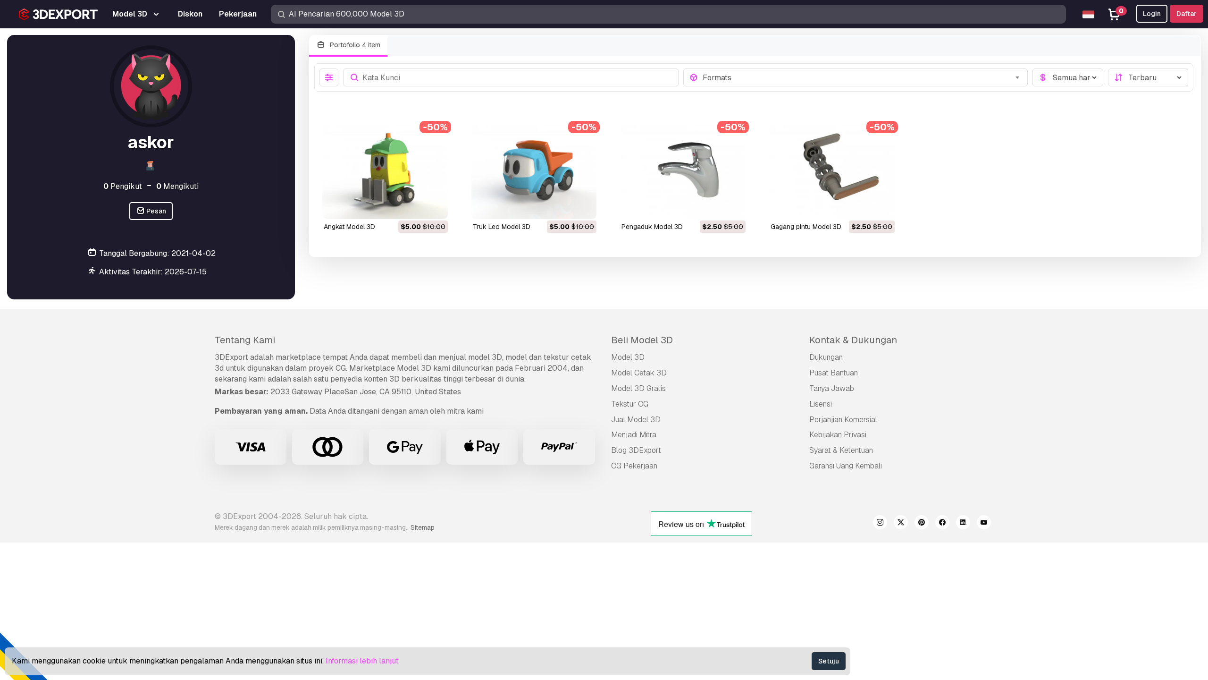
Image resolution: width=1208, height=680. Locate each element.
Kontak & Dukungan (853, 340)
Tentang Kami (245, 340)
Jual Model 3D (636, 420)
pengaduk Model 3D (652, 226)
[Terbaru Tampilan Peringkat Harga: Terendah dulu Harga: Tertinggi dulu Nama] (1148, 77)
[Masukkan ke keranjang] (414, 206)
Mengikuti (177, 186)
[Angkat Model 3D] (385, 172)
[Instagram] (880, 523)
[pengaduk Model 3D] (683, 172)
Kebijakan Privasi (837, 435)
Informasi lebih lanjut (362, 661)
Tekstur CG (629, 404)
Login (1152, 13)
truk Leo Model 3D (501, 226)
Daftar (1186, 13)
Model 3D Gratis (638, 388)
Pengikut (122, 186)
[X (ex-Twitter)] (900, 523)
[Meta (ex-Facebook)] (942, 523)
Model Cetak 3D (639, 373)
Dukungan (826, 357)
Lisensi (820, 404)
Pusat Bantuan (833, 373)
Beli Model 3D (642, 340)
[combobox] (862, 77)
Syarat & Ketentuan (841, 450)
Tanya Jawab (831, 388)
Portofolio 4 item (354, 45)
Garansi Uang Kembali (845, 466)
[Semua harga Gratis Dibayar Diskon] (1067, 77)
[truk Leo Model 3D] (534, 172)
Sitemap (423, 527)
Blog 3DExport (636, 450)
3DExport (231, 357)
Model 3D (628, 357)
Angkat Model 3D (349, 226)
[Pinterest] (921, 523)
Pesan (155, 211)
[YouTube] (983, 523)
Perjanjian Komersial (843, 420)
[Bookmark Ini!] (434, 206)
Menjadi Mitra (633, 435)
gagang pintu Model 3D (806, 226)
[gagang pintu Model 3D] (832, 172)
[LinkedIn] (963, 523)
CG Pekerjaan (634, 466)
